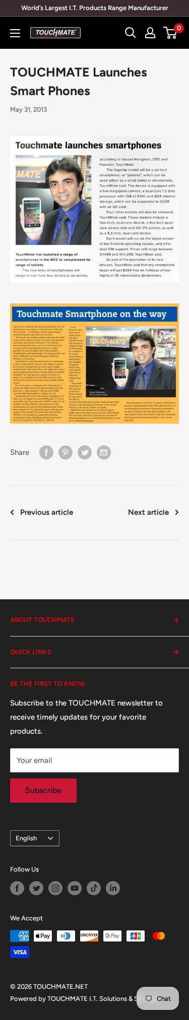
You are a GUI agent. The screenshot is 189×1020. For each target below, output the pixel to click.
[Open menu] (15, 33)
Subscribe (43, 790)
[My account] (150, 32)
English (26, 838)
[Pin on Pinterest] (65, 452)
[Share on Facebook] (46, 452)
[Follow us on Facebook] (17, 888)
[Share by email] (104, 452)
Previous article (46, 512)
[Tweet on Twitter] (85, 452)
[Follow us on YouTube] (75, 888)
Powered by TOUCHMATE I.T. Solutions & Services (84, 998)
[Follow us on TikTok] (94, 888)
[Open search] (130, 32)
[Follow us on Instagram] (55, 888)
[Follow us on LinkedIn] (113, 888)
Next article (148, 512)
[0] (170, 33)
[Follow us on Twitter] (36, 888)
